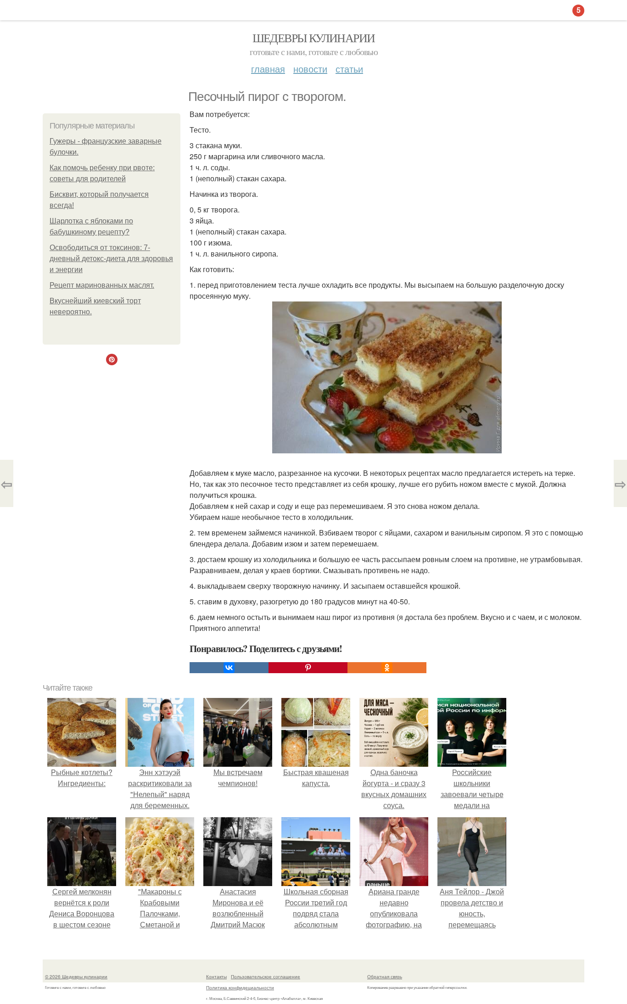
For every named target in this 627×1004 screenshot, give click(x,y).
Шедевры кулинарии (313, 37)
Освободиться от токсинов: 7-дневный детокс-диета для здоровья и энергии (111, 258)
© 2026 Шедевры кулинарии (76, 976)
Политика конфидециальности (240, 987)
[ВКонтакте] (229, 667)
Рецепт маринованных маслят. (102, 285)
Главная (268, 68)
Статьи (349, 68)
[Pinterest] (308, 667)
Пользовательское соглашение (265, 976)
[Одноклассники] (386, 667)
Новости (310, 68)
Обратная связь (384, 976)
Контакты (216, 976)
